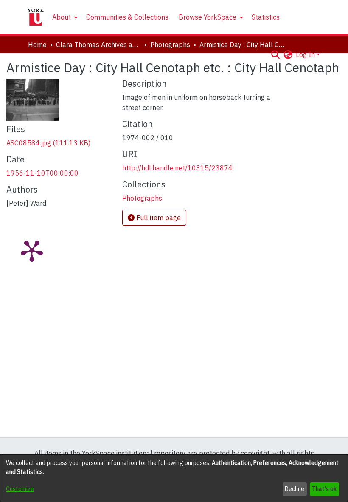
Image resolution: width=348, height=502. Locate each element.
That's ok (324, 489)
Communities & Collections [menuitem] (127, 17)
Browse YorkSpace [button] (207, 17)
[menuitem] (64, 17)
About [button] (61, 17)
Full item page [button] (158, 217)
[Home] (36, 17)
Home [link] (37, 44)
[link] (48, 143)
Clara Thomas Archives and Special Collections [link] (98, 44)
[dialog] (174, 478)
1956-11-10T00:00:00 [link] (42, 173)
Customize (20, 489)
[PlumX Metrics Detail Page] (31, 250)
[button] (275, 54)
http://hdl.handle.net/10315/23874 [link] (177, 168)
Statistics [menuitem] (266, 17)
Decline (294, 489)
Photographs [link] (170, 44)
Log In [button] (306, 54)
